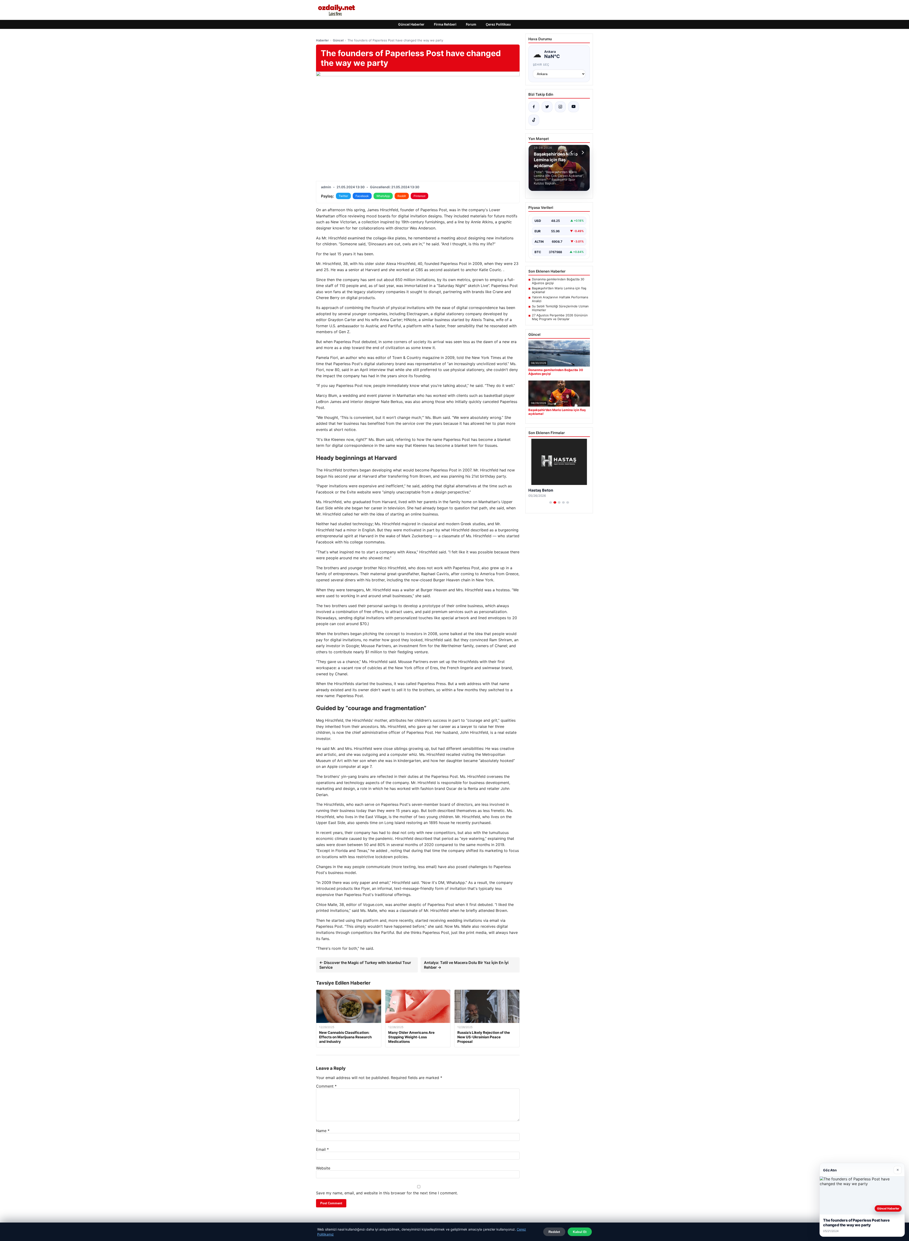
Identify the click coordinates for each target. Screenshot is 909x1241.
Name (323, 1130)
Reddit (401, 196)
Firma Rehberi (445, 24)
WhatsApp (383, 196)
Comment (326, 1086)
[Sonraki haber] (582, 152)
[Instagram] (560, 106)
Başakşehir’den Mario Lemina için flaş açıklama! (559, 290)
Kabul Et (580, 1232)
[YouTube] (573, 106)
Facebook (362, 196)
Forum (471, 24)
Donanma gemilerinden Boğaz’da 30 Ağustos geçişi (558, 281)
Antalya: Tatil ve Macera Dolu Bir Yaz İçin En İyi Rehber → (466, 965)
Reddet (554, 1232)
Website (323, 1168)
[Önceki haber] (572, 152)
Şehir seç (541, 64)
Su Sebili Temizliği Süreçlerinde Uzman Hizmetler (560, 308)
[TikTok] (533, 120)
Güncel (338, 40)
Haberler (322, 40)
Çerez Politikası (498, 24)
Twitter (343, 196)
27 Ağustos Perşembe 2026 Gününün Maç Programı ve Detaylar (560, 317)
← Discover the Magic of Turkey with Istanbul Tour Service (365, 965)
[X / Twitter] (547, 106)
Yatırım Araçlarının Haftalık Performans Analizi (560, 299)
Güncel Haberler (411, 24)
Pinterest (419, 196)
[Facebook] (533, 106)
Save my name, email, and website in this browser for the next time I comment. (387, 1193)
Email (322, 1149)
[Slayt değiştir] (550, 502)
